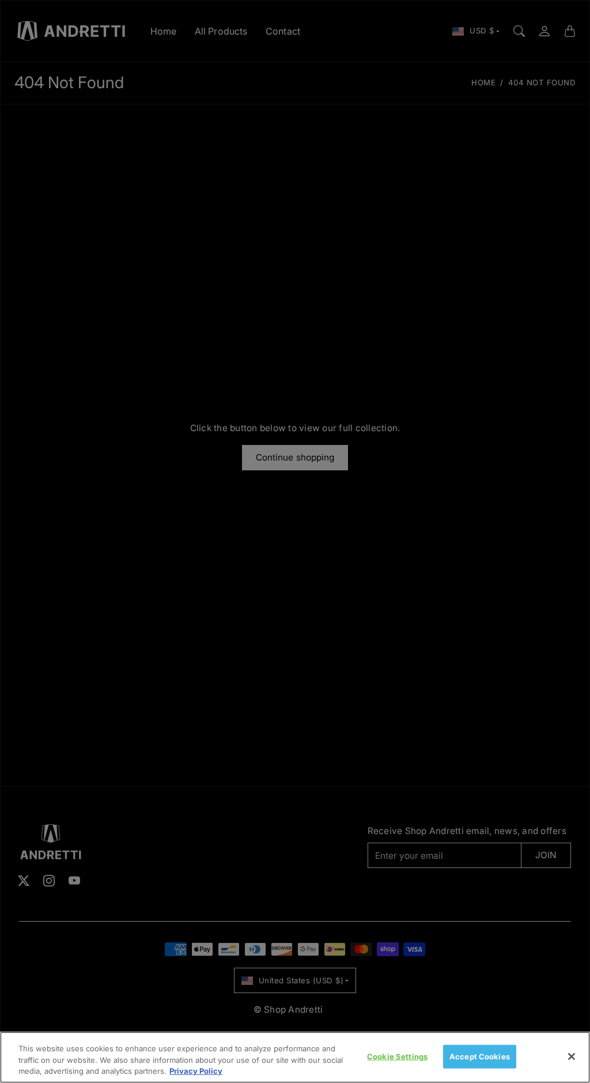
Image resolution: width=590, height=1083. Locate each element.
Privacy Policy (195, 1071)
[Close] (571, 1056)
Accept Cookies (479, 1056)
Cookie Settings (397, 1056)
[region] (295, 1057)
